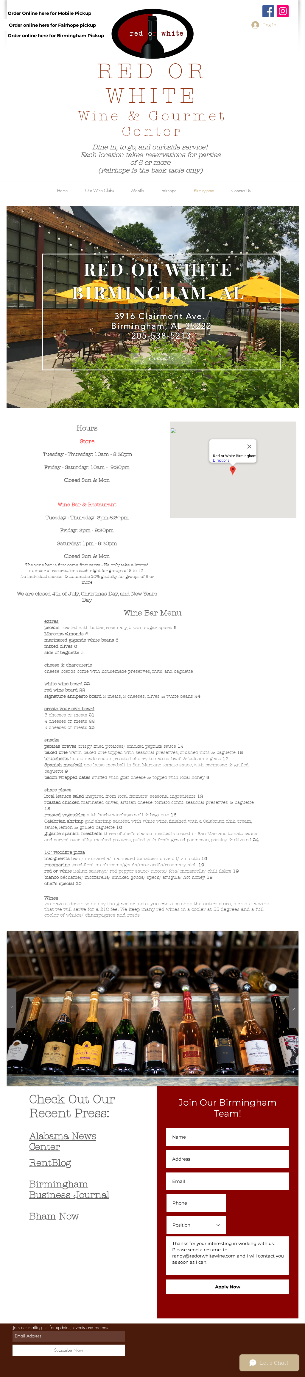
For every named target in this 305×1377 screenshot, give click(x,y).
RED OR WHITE (152, 83)
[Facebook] (268, 11)
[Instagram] (283, 11)
